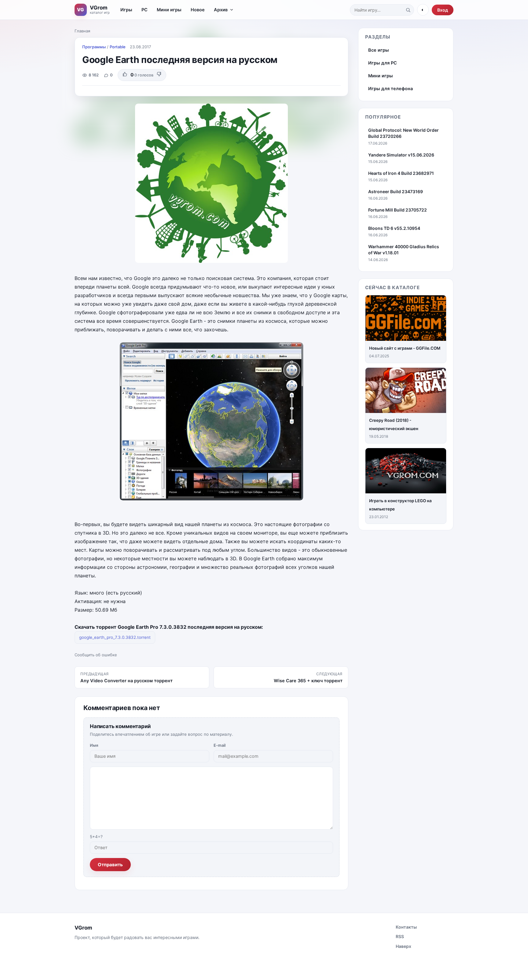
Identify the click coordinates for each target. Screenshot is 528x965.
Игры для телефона (390, 88)
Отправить (110, 864)
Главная (82, 30)
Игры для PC (382, 63)
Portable (118, 46)
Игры (126, 10)
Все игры (378, 50)
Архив (221, 10)
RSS (400, 936)
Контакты (406, 927)
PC (144, 10)
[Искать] (408, 9)
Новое (198, 10)
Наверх (403, 946)
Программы (94, 46)
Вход (442, 10)
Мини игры (169, 10)
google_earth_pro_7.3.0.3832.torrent (115, 637)
